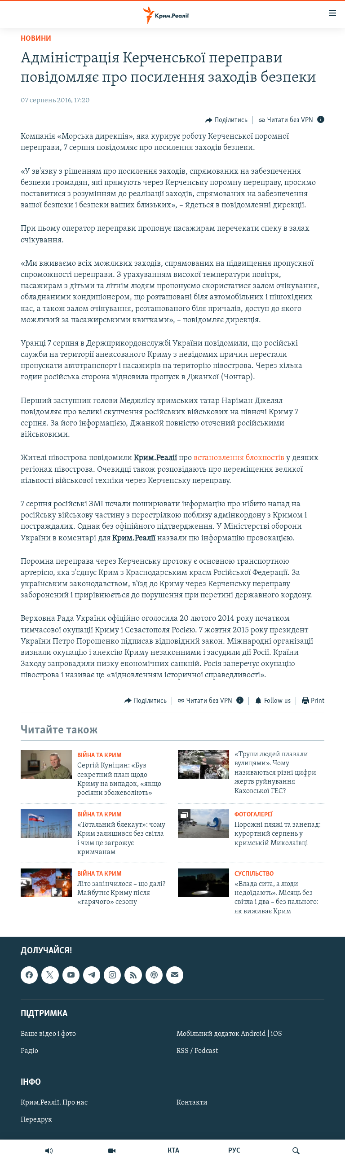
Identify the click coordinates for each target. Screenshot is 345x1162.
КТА (173, 1150)
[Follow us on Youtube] (71, 975)
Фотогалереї (253, 814)
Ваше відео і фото (48, 1034)
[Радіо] (48, 1151)
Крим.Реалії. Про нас (54, 1103)
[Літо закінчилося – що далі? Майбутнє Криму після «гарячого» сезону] (46, 882)
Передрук (36, 1120)
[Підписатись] (174, 975)
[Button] (226, 120)
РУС (234, 1150)
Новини (36, 39)
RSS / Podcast (197, 1051)
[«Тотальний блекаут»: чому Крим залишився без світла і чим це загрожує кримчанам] (46, 823)
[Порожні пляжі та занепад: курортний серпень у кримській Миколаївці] (203, 823)
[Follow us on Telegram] (91, 975)
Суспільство (254, 874)
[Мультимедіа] (111, 1151)
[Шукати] (296, 1151)
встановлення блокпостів (239, 458)
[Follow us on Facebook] (29, 975)
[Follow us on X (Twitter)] (49, 975)
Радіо (29, 1051)
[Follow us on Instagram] (112, 975)
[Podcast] (154, 975)
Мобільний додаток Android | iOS (229, 1034)
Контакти (192, 1103)
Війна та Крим (99, 755)
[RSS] (133, 975)
